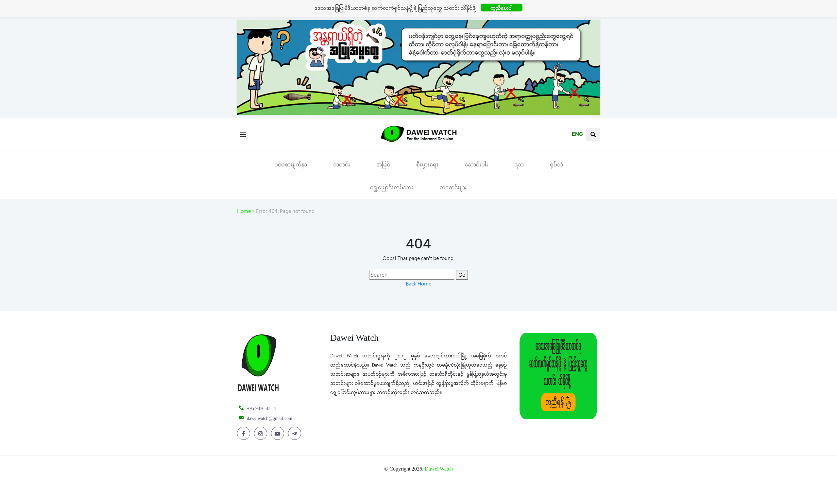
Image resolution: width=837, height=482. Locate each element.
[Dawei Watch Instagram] (261, 433)
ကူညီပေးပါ (501, 8)
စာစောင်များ (453, 187)
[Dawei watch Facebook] (244, 433)
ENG (577, 133)
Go (462, 274)
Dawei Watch (439, 469)
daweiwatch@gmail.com (269, 418)
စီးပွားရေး (427, 164)
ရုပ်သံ (556, 164)
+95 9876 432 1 (261, 408)
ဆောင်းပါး (476, 164)
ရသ (519, 164)
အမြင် (383, 164)
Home (244, 212)
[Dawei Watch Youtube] (278, 433)
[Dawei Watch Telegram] (295, 433)
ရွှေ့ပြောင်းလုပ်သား (391, 187)
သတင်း (341, 164)
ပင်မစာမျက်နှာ (290, 164)
